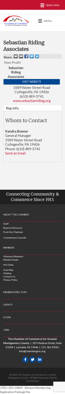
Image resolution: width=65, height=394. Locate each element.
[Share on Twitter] (32, 56)
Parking (7, 273)
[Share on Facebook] (26, 56)
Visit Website (31, 81)
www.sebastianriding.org (31, 101)
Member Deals (10, 259)
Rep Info (12, 108)
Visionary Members (13, 256)
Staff (5, 223)
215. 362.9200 (49, 347)
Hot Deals (8, 264)
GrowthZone (32, 381)
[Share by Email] (21, 56)
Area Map (8, 269)
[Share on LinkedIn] (37, 56)
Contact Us (9, 276)
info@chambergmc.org (32, 351)
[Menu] (50, 5)
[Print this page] (16, 56)
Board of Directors (12, 227)
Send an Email (15, 153)
